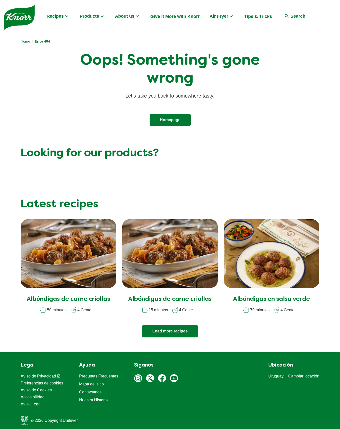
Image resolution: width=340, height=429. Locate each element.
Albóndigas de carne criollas (68, 299)
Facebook (162, 378)
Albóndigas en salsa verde (271, 299)
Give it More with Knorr (175, 16)
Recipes (55, 16)
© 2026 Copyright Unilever (54, 420)
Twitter (150, 378)
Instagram (138, 378)
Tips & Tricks (258, 16)
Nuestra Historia (93, 400)
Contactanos (90, 392)
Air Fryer (219, 16)
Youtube (174, 378)
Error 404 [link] (42, 41)
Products (89, 16)
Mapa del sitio (91, 384)
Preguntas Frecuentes (98, 376)
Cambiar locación (303, 376)
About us (124, 16)
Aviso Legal (31, 404)
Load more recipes (170, 331)
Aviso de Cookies (36, 390)
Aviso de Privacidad (38, 376)
